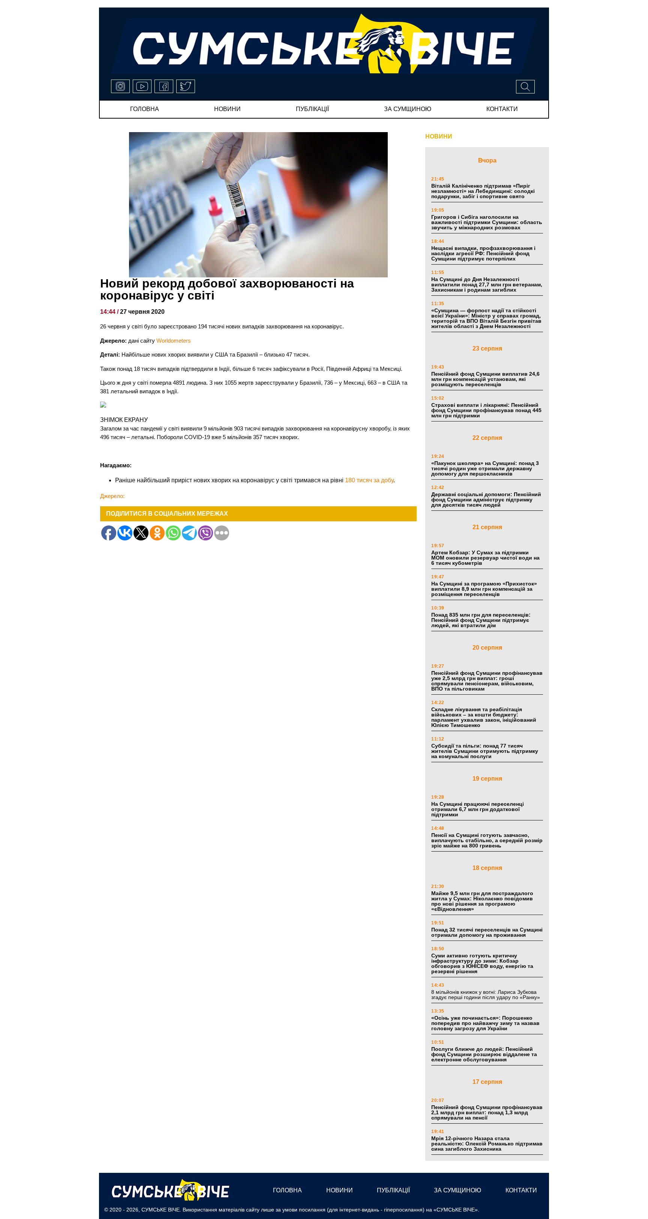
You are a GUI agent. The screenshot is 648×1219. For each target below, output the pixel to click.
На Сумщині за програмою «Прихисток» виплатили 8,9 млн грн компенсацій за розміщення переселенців (484, 589)
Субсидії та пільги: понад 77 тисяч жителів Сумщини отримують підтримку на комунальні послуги (484, 751)
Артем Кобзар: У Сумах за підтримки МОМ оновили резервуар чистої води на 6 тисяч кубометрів (485, 557)
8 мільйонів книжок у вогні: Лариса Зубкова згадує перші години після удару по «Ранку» (486, 994)
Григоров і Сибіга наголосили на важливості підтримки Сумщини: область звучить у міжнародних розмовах (486, 222)
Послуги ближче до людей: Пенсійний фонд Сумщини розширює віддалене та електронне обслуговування (484, 1054)
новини (227, 109)
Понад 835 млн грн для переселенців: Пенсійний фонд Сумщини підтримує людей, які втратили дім (481, 620)
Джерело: (112, 496)
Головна (144, 109)
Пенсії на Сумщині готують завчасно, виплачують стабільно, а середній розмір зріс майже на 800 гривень (487, 840)
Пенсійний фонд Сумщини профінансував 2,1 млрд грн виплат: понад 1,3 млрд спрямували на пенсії (487, 1112)
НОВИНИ (438, 136)
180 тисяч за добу (369, 480)
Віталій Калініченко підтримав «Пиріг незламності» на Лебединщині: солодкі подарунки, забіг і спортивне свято (483, 191)
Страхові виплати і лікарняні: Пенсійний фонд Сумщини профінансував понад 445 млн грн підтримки (486, 410)
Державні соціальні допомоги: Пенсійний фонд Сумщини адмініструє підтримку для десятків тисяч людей (486, 499)
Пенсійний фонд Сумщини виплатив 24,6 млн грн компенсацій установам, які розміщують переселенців (485, 379)
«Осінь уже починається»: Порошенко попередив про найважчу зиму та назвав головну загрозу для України (485, 1023)
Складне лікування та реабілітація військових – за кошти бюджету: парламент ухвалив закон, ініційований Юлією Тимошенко (483, 717)
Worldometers (173, 340)
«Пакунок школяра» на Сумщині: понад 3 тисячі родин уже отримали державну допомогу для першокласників (485, 468)
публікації (312, 109)
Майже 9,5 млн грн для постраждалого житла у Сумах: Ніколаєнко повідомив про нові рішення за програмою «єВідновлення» (482, 901)
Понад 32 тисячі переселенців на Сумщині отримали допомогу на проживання (487, 932)
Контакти (502, 109)
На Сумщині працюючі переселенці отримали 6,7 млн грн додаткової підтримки (477, 809)
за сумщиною (407, 109)
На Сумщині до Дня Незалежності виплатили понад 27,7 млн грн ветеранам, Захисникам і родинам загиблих (486, 284)
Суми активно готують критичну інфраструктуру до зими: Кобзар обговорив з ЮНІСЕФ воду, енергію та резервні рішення (482, 963)
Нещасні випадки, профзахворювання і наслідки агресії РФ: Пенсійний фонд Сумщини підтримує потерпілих (483, 253)
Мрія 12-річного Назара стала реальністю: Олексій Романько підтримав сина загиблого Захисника (487, 1143)
